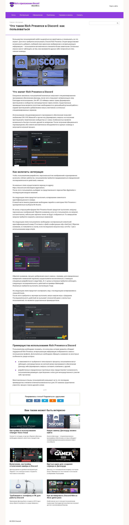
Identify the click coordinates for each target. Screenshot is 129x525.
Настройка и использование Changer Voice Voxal (23, 431)
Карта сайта (113, 6)
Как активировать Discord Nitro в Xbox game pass (62, 496)
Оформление (38, 15)
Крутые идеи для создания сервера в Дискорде (59, 465)
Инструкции (24, 15)
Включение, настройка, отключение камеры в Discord (24, 465)
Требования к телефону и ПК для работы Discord (25, 496)
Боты (14, 15)
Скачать (80, 15)
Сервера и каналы (66, 15)
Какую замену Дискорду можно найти (61, 431)
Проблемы (51, 15)
